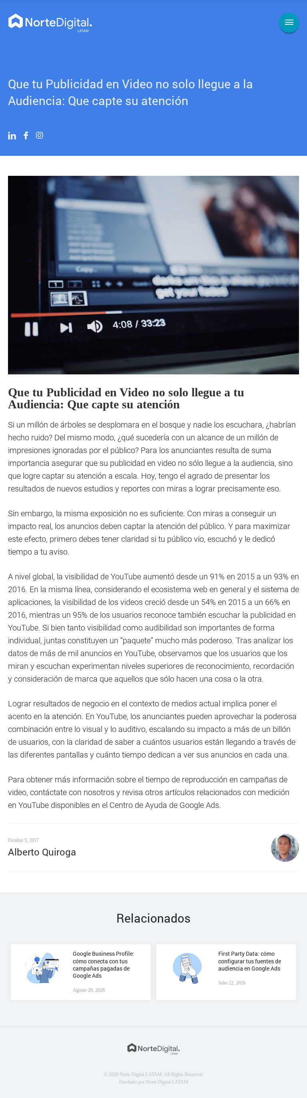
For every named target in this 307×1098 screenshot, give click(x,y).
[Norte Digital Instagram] (39, 135)
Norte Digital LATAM (167, 1082)
